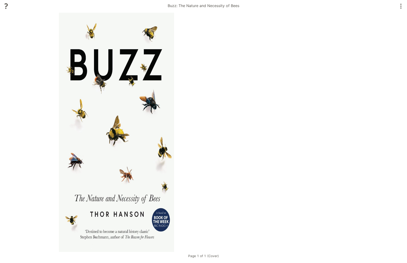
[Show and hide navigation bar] (401, 6)
